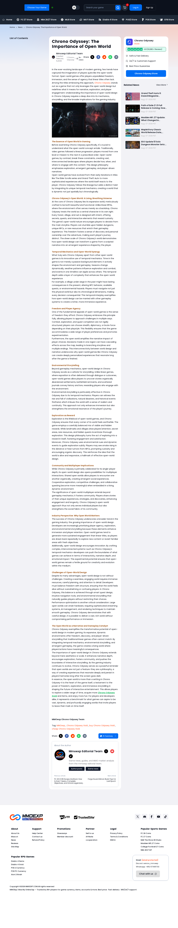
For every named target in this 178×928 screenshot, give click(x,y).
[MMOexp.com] (26, 817)
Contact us (37, 836)
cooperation (91, 840)
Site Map (15, 846)
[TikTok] (71, 756)
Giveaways (62, 833)
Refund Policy (38, 840)
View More (161, 85)
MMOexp (61, 725)
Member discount (65, 836)
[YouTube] (112, 751)
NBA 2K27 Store (48, 19)
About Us (15, 833)
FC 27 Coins (146, 836)
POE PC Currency (18, 871)
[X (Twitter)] (106, 751)
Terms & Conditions (119, 836)
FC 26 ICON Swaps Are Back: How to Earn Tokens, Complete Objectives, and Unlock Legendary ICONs (68, 781)
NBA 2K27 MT (146, 850)
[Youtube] (158, 816)
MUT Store (89, 19)
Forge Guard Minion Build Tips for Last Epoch (102, 780)
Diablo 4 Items (17, 861)
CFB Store (169, 19)
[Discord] (144, 816)
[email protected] (150, 860)
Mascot (14, 836)
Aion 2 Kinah (16, 874)
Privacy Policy (116, 833)
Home (9, 19)
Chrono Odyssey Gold (77, 725)
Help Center (37, 833)
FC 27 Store (26, 19)
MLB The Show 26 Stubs (151, 840)
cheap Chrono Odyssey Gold (66, 728)
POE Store (151, 19)
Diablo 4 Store (110, 19)
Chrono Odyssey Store (146, 73)
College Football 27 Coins (152, 846)
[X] (92, 57)
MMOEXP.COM (31, 886)
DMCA (113, 840)
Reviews (14, 843)
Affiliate (89, 836)
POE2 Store (131, 19)
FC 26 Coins (146, 833)
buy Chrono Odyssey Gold (102, 725)
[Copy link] (116, 57)
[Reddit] (104, 57)
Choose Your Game (36, 7)
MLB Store (70, 19)
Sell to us (90, 833)
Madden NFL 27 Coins (150, 843)
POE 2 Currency (17, 868)
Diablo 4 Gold (17, 864)
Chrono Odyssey (102, 82)
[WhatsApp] (110, 57)
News (13, 840)
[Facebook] (98, 57)
